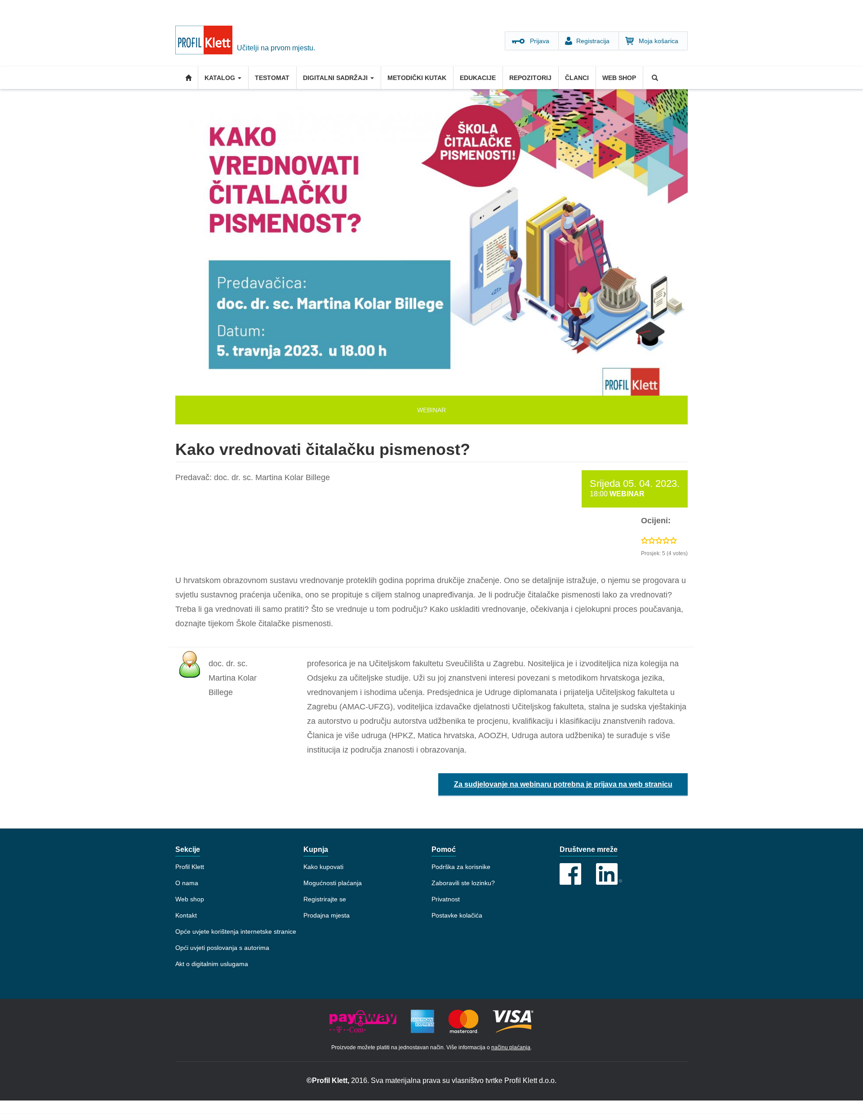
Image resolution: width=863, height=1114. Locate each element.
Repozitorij (530, 77)
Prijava (539, 41)
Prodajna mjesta (326, 915)
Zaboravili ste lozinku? (463, 883)
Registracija (592, 41)
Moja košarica (658, 41)
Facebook (570, 874)
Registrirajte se (324, 899)
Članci (577, 77)
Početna (186, 78)
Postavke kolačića (457, 915)
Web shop (619, 77)
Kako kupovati (323, 866)
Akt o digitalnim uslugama (211, 963)
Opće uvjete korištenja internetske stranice (235, 931)
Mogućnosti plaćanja (332, 883)
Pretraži (654, 78)
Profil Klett (189, 866)
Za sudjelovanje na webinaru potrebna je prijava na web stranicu (563, 784)
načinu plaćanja (510, 1047)
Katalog (221, 77)
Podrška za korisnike (461, 866)
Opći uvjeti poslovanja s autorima (222, 947)
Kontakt (186, 915)
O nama (186, 883)
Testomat (272, 77)
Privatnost (446, 899)
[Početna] (206, 42)
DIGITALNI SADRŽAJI (336, 77)
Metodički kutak (416, 77)
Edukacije (478, 77)
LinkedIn (609, 874)
